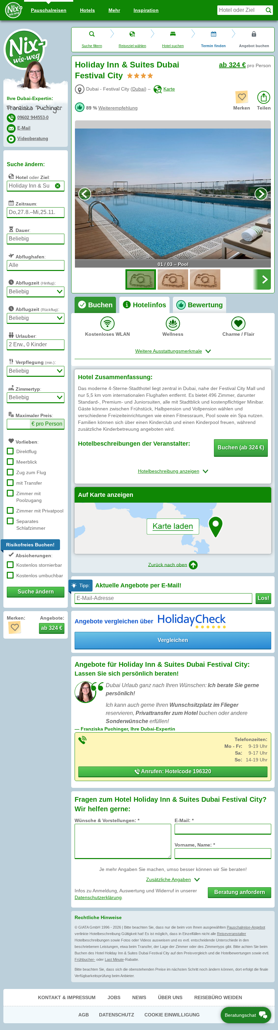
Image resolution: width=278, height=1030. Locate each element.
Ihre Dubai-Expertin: (30, 98)
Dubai (138, 89)
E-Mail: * (184, 820)
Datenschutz (116, 1014)
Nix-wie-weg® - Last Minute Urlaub (25, 49)
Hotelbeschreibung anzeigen (168, 471)
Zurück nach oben (167, 564)
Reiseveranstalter (231, 934)
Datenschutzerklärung (98, 897)
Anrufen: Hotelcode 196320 (175, 771)
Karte (169, 89)
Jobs (113, 997)
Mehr (114, 10)
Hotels (87, 10)
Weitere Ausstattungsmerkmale (168, 351)
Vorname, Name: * (195, 845)
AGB (83, 1014)
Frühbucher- (85, 959)
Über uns (170, 997)
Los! (263, 598)
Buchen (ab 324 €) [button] (241, 447)
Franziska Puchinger (34, 108)
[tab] (95, 305)
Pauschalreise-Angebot (246, 927)
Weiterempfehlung (118, 108)
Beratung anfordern (239, 892)
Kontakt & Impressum (67, 997)
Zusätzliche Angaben (168, 879)
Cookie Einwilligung (172, 1014)
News (139, 997)
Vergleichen (173, 640)
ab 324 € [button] (51, 628)
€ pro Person (47, 424)
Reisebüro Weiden (218, 997)
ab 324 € (232, 65)
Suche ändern (36, 592)
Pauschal (48, 10)
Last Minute (114, 959)
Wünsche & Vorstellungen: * (107, 820)
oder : (33, 177)
